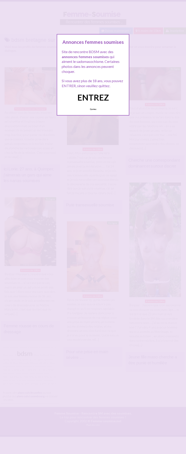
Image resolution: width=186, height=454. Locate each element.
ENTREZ (93, 97)
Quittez (93, 109)
